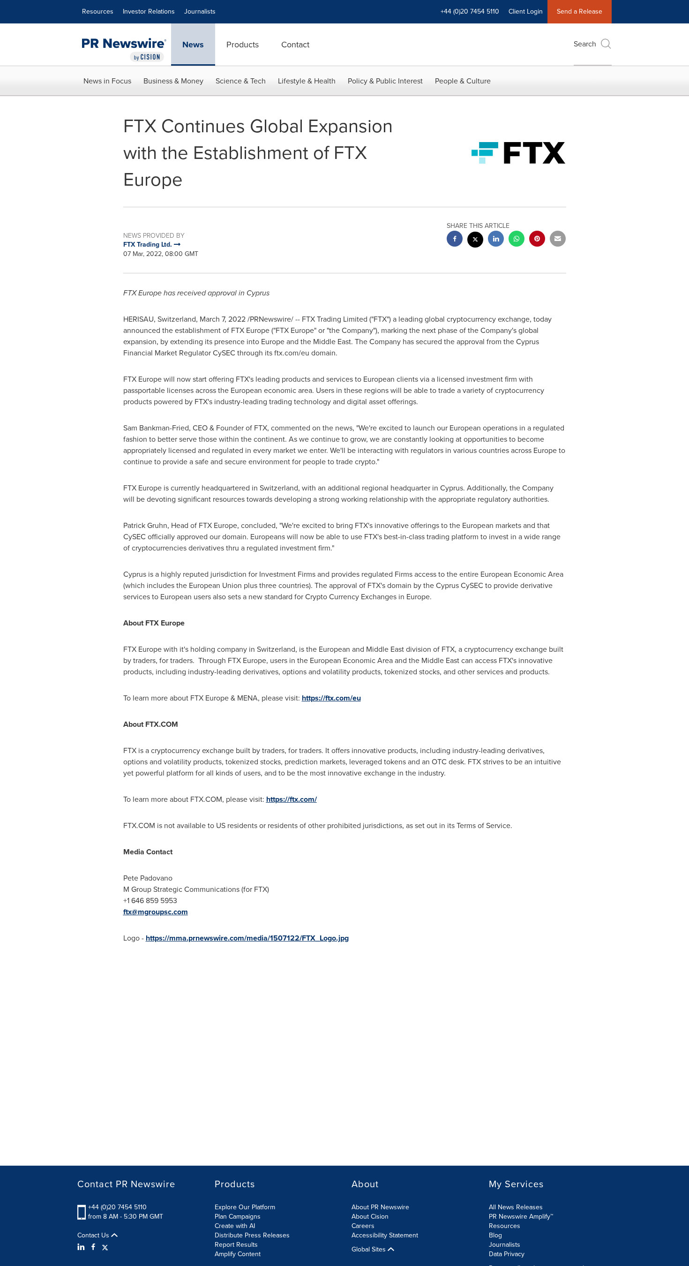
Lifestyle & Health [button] (307, 80)
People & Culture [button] (463, 80)
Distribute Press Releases (252, 1235)
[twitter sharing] (475, 241)
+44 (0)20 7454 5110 (117, 1207)
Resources (97, 11)
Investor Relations (149, 11)
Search (585, 43)
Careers (363, 1226)
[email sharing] (558, 240)
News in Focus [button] (107, 80)
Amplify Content (238, 1254)
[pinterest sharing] (537, 240)
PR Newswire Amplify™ (521, 1216)
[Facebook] (93, 1247)
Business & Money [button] (173, 80)
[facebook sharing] (455, 240)
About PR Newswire (380, 1207)
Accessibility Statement (385, 1235)
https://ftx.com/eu (331, 698)
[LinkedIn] (82, 1247)
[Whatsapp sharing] (516, 240)
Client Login (526, 11)
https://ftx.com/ (291, 799)
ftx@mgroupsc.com (155, 911)
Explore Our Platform (245, 1207)
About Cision (370, 1216)
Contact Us (94, 1235)
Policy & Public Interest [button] (385, 80)
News (193, 44)
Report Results (236, 1245)
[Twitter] (105, 1247)
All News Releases (516, 1207)
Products (242, 44)
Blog (495, 1235)
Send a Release (579, 11)
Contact (295, 44)
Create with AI (235, 1226)
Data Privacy (506, 1254)
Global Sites (370, 1249)
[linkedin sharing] (496, 240)
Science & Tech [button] (241, 80)
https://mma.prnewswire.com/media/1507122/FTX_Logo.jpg (247, 938)
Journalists (200, 11)
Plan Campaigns (238, 1216)
